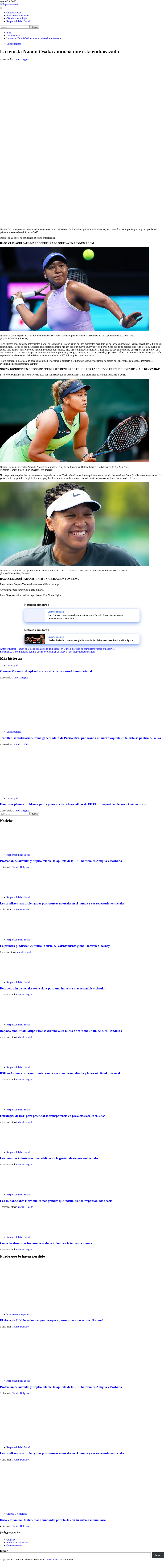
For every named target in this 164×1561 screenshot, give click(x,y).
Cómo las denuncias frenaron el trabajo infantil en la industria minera (46, 1243)
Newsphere (52, 1559)
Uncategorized (13, 43)
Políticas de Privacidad (17, 1542)
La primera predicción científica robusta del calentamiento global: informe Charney (55, 946)
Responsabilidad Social (18, 21)
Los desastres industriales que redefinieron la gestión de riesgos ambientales (49, 1158)
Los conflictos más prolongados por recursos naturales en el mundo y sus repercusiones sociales (62, 903)
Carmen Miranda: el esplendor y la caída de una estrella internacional (46, 671)
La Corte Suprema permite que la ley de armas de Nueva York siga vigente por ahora (47, 651)
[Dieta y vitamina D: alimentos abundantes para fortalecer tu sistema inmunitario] (24, 1508)
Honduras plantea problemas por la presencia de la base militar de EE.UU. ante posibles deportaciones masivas (73, 804)
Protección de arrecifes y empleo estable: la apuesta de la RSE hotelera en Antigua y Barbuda (61, 861)
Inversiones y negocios (17, 15)
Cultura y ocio (13, 12)
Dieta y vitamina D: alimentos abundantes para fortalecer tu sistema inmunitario (53, 1520)
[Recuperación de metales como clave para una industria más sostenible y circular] (12, 976)
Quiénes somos (14, 1545)
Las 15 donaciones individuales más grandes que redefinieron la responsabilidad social (56, 1200)
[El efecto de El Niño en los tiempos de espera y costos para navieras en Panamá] (24, 1308)
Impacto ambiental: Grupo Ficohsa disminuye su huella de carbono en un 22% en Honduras (61, 1031)
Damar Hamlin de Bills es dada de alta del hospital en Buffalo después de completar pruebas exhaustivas (57, 648)
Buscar (4, 1550)
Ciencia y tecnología (16, 18)
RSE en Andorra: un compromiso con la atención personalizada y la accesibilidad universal (60, 1073)
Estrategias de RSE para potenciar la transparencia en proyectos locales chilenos (52, 1115)
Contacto (11, 1539)
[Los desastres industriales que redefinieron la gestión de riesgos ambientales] (12, 1146)
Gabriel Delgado (20, 59)
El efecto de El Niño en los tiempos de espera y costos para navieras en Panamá (51, 1320)
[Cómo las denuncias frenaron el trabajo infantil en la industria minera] (12, 1231)
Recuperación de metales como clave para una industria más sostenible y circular (53, 988)
